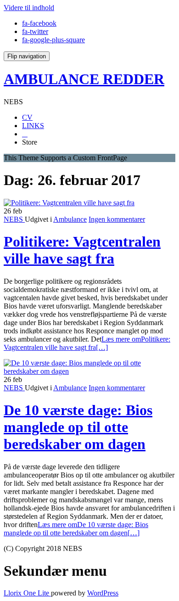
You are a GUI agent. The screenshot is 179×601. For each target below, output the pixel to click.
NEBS (14, 219)
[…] (87, 343)
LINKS (33, 125)
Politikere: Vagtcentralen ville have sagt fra (82, 250)
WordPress (102, 593)
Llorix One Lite (27, 593)
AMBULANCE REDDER (84, 79)
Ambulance (70, 219)
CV (27, 117)
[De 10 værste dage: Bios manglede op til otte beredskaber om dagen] (89, 371)
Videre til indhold (29, 7)
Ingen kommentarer (117, 219)
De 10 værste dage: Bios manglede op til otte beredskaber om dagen (78, 427)
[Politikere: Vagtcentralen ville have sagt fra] (69, 203)
